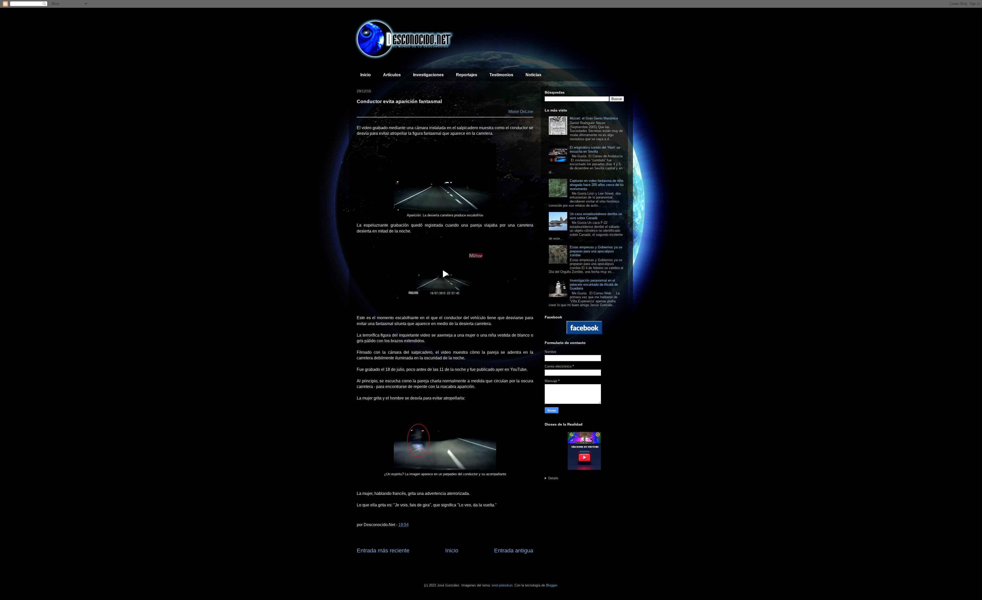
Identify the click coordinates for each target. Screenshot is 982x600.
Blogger (551, 585)
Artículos (392, 75)
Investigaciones (428, 75)
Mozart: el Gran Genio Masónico (594, 118)
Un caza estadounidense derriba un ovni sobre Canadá (596, 216)
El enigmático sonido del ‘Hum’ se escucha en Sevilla (595, 149)
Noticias (533, 75)
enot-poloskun (502, 585)
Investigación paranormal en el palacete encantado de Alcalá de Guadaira (594, 284)
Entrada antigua (513, 550)
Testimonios (501, 75)
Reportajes (466, 75)
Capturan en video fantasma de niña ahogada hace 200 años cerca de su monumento (596, 185)
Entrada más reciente (383, 550)
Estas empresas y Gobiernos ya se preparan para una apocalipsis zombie (596, 251)
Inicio (365, 75)
